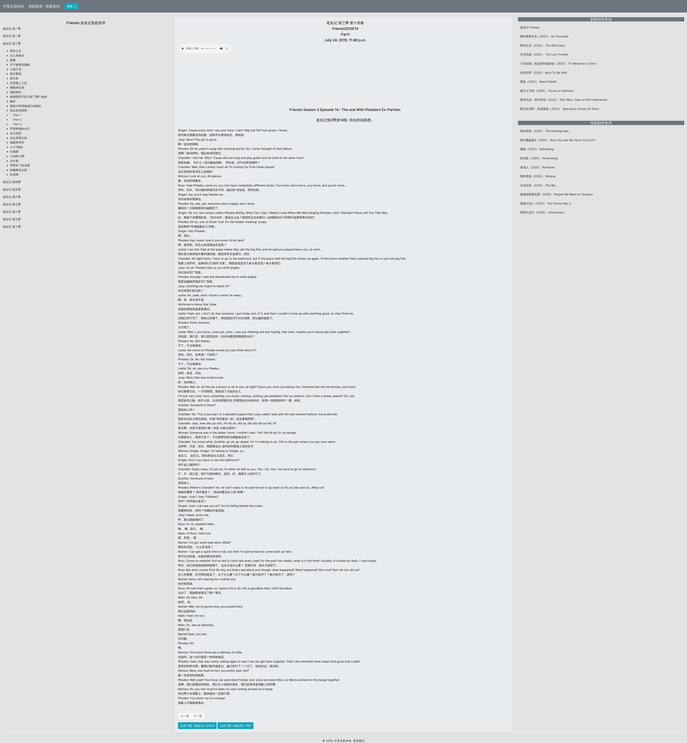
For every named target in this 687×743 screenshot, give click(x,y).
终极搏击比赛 (18, 170)
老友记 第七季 (12, 204)
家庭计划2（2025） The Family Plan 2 (545, 203)
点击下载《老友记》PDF (235, 725)
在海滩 (14, 174)
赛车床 (14, 78)
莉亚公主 (15, 51)
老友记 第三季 (12, 43)
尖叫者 (14, 161)
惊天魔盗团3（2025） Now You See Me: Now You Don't (557, 140)
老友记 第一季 (12, 28)
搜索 (70, 6)
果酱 (13, 60)
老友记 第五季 (12, 189)
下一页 (197, 716)
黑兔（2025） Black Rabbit (538, 81)
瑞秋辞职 (15, 92)
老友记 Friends (529, 27)
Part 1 (15, 115)
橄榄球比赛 (17, 87)
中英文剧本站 (13, 6)
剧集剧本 (54, 6)
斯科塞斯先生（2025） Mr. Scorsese (544, 36)
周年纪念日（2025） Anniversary (542, 212)
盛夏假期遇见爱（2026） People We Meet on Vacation (556, 194)
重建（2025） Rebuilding (537, 149)
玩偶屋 (14, 151)
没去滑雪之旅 (18, 138)
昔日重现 (15, 73)
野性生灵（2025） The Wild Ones (542, 45)
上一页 (184, 716)
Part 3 (16, 124)
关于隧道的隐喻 (20, 64)
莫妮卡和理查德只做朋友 (25, 106)
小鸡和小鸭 (17, 156)
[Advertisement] (345, 80)
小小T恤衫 (16, 147)
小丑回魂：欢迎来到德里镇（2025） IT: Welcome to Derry (558, 63)
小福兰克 (15, 69)
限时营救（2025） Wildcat (538, 176)
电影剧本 (36, 6)
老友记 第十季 (12, 226)
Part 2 (16, 119)
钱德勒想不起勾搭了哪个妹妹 (28, 96)
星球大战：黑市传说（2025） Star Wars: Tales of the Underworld (563, 99)
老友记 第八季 (12, 211)
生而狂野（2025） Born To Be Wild (543, 72)
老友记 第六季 (12, 197)
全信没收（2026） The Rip (538, 185)
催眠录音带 (17, 142)
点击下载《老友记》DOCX (197, 725)
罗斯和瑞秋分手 (20, 128)
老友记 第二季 (12, 36)
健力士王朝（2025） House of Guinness (547, 90)
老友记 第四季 (12, 182)
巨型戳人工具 (18, 83)
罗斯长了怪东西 (20, 165)
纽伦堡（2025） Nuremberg (539, 158)
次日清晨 (15, 133)
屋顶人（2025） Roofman (537, 167)
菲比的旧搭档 (18, 110)
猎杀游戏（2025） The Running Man (544, 131)
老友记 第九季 (12, 219)
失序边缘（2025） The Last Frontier (544, 54)
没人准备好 (17, 55)
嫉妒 (13, 101)
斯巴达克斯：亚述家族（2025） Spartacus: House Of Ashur (559, 109)
